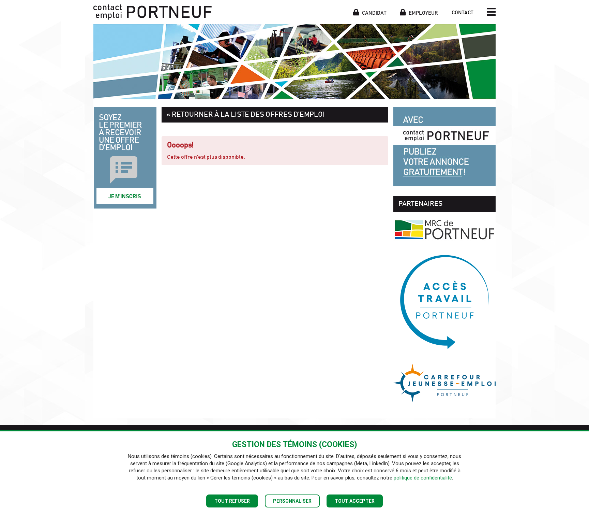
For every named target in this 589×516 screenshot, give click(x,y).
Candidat (373, 13)
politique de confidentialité (423, 478)
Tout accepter (355, 501)
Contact (462, 12)
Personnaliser (292, 501)
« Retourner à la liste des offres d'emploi (246, 114)
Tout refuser (232, 501)
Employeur (423, 13)
